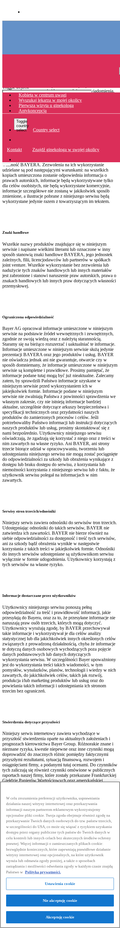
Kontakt (14, 149)
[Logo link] (19, 28)
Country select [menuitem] (46, 129)
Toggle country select (21, 124)
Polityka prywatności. (43, 872)
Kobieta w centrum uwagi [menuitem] (42, 94)
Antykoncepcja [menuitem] (33, 110)
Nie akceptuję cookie (60, 900)
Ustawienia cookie (60, 883)
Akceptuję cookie (60, 917)
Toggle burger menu (6, 162)
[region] (60, 854)
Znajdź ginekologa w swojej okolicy (65, 149)
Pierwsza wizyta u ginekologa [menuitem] (46, 105)
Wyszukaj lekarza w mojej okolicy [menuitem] (50, 100)
